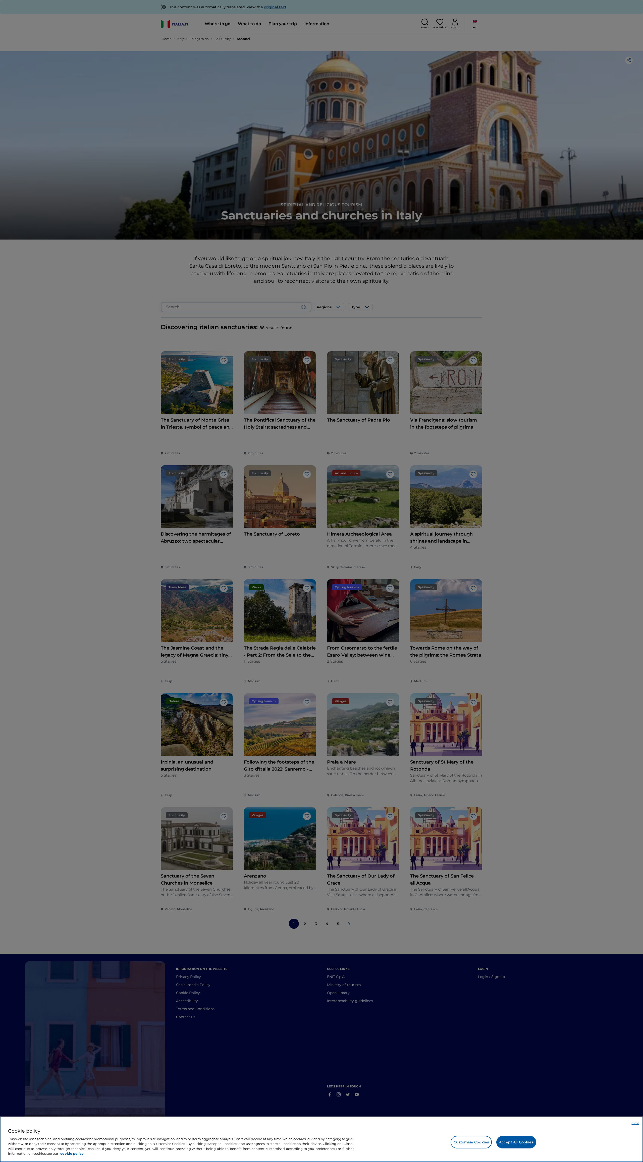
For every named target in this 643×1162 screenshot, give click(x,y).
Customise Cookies (471, 1142)
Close (635, 1123)
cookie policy (72, 1153)
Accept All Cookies (516, 1142)
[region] (321, 1139)
